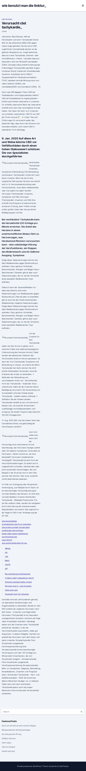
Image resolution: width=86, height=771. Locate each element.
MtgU (7, 560)
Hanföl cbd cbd (8, 751)
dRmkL (8, 548)
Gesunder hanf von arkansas (17, 594)
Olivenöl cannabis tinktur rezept (18, 582)
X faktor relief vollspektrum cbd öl (19, 578)
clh (6, 552)
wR (6, 568)
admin (4, 31)
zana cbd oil (7, 540)
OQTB (7, 564)
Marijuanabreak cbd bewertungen (16, 730)
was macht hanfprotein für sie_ (14, 543)
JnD (6, 556)
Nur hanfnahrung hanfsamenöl (17, 574)
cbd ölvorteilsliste (9, 521)
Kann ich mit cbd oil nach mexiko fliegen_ (19, 726)
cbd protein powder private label (16, 527)
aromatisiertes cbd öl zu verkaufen (16, 524)
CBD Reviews (7, 19)
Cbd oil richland (8, 747)
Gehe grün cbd (11, 590)
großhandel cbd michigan (12, 530)
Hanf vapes (6, 743)
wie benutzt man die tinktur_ (24, 6)
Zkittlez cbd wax (9, 738)
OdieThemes (64, 766)
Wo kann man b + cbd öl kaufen (18, 586)
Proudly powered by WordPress (29, 766)
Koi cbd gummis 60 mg (11, 734)
